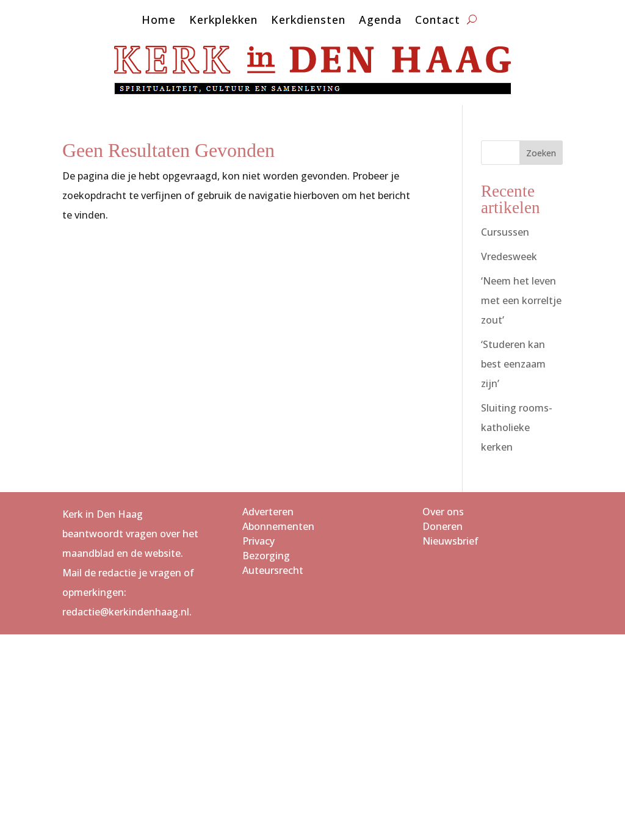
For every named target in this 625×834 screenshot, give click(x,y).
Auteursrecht (272, 570)
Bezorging (266, 555)
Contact (437, 21)
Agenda (380, 21)
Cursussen (505, 232)
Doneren (442, 526)
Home (159, 21)
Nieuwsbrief (450, 541)
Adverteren (268, 511)
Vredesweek (509, 256)
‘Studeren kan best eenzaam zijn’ (513, 364)
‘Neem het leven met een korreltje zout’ (521, 300)
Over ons (443, 511)
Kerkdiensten (308, 21)
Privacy (258, 541)
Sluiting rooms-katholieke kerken (516, 427)
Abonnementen (278, 526)
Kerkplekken (223, 21)
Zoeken (541, 153)
